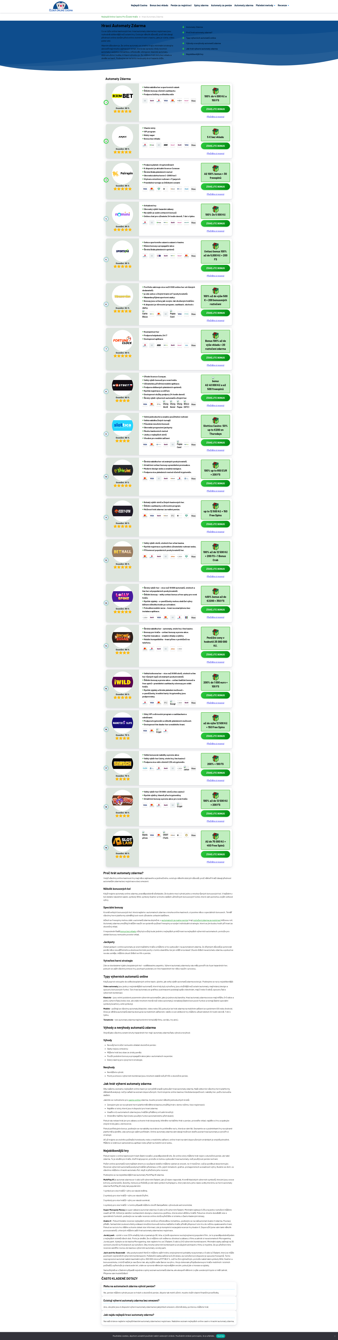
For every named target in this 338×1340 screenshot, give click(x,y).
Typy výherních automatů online (201, 38)
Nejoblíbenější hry (194, 54)
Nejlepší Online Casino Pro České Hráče (119, 16)
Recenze (282, 5)
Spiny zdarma (201, 5)
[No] (334, 1336)
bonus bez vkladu (128, 931)
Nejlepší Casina (139, 5)
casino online (134, 1100)
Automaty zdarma (243, 5)
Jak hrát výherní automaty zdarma (202, 48)
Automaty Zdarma (194, 27)
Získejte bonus (215, 109)
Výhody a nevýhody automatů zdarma (203, 43)
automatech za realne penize (175, 920)
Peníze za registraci (181, 5)
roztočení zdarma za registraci (207, 920)
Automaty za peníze (221, 5)
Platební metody (264, 5)
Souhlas (220, 1336)
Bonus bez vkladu (159, 5)
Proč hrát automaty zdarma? (199, 32)
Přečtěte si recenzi (215, 116)
